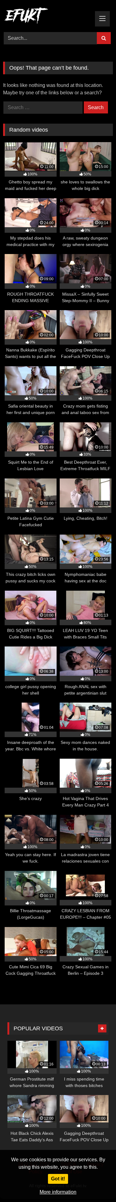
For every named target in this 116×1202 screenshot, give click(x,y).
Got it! (58, 1178)
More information (58, 1192)
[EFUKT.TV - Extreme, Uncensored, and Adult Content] (47, 16)
